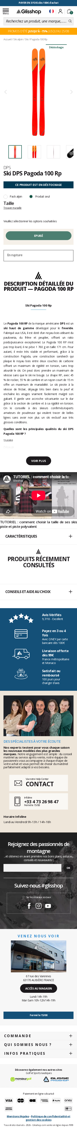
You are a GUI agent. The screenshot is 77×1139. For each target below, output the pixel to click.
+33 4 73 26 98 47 (41, 801)
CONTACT (40, 784)
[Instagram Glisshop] (38, 906)
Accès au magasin (38, 988)
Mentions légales (18, 1116)
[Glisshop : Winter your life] (28, 11)
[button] (38, 537)
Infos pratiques (25, 1053)
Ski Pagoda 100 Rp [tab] (38, 305)
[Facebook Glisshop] (29, 906)
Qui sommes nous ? (28, 1044)
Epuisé (38, 236)
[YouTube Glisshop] (48, 906)
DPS (7, 167)
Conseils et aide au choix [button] (27, 591)
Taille (8, 203)
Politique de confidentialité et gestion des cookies (48, 1118)
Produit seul (42, 196)
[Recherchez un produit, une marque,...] (70, 21)
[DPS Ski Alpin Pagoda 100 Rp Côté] (38, 92)
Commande (17, 1035)
